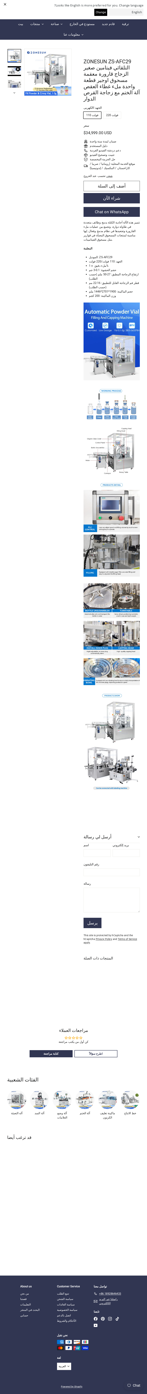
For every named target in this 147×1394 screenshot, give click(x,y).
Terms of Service (127, 939)
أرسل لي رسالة (98, 836)
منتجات (35, 24)
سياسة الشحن (65, 1299)
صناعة (55, 24)
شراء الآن (111, 198)
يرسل (92, 922)
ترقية (125, 24)
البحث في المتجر (30, 1310)
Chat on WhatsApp (112, 212)
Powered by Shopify (71, 1386)
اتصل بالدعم (64, 1315)
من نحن (24, 1293)
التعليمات (25, 1304)
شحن (109, 176)
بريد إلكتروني (121, 845)
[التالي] (14, 92)
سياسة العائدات (66, 1304)
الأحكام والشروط (66, 1320)
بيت (20, 24)
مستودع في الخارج (82, 24)
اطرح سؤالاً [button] (96, 1053)
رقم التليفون (91, 864)
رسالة (87, 883)
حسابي (24, 1315)
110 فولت (92, 115)
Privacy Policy (104, 939)
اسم (86, 845)
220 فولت (112, 115)
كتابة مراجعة (51, 1053)
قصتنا (23, 1299)
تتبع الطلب (63, 1293)
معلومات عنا (72, 34)
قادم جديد (108, 24)
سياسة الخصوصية (67, 1310)
